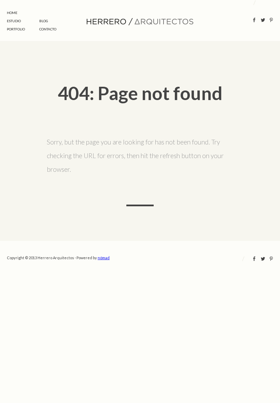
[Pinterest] (271, 20)
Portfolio (16, 29)
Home (12, 13)
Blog (43, 21)
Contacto (47, 29)
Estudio (14, 21)
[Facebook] (254, 20)
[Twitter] (263, 20)
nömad (104, 257)
